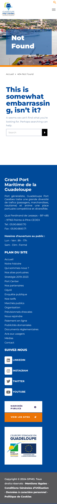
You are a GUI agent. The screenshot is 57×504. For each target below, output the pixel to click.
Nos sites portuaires (17, 272)
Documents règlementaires (21, 329)
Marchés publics (14, 303)
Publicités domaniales (18, 325)
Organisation (12, 307)
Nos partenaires (14, 285)
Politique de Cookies (18, 496)
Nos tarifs (10, 298)
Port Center (12, 281)
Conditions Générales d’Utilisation (27, 488)
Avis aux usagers (15, 333)
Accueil (9, 259)
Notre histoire (13, 263)
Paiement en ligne (16, 320)
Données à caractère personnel (26, 492)
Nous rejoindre (13, 316)
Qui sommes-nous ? (17, 268)
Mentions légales (36, 483)
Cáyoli (8, 290)
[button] (54, 3)
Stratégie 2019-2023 (16, 276)
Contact (9, 342)
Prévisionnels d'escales (18, 311)
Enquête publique (16, 294)
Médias (9, 338)
